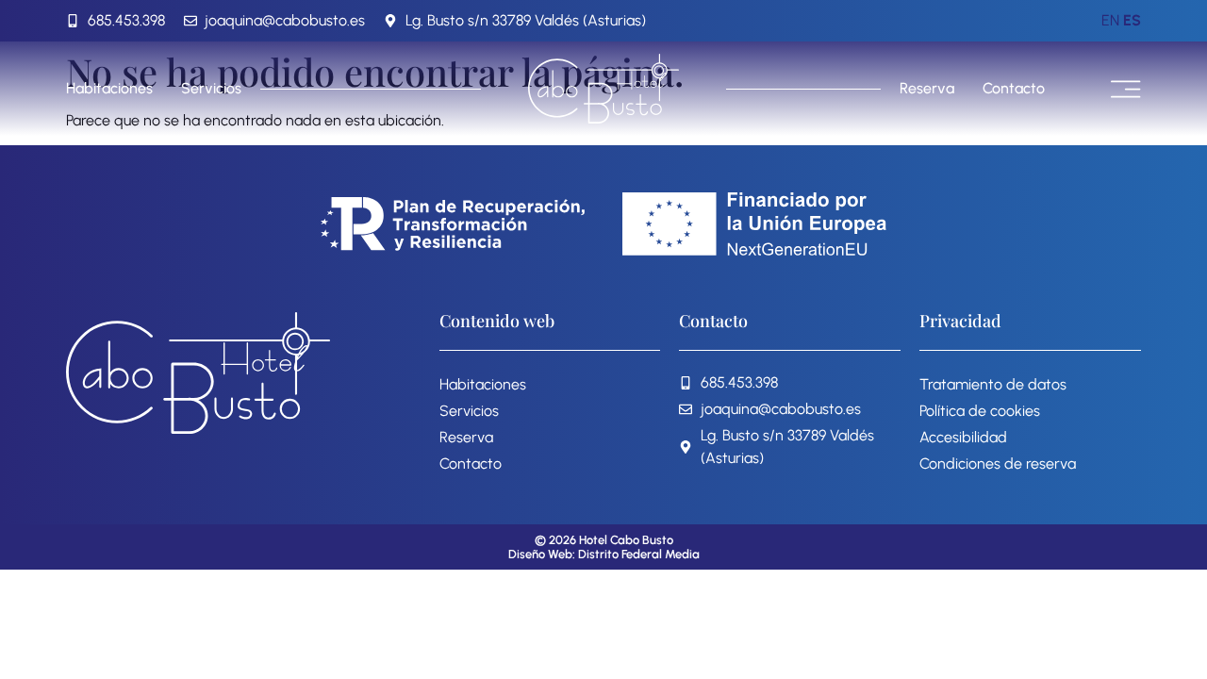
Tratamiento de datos (992, 384)
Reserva (927, 88)
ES (1132, 20)
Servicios (211, 88)
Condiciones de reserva (997, 463)
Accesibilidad (963, 437)
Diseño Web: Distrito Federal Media (604, 554)
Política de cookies (979, 411)
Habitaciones (109, 88)
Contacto (1014, 88)
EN (1110, 20)
